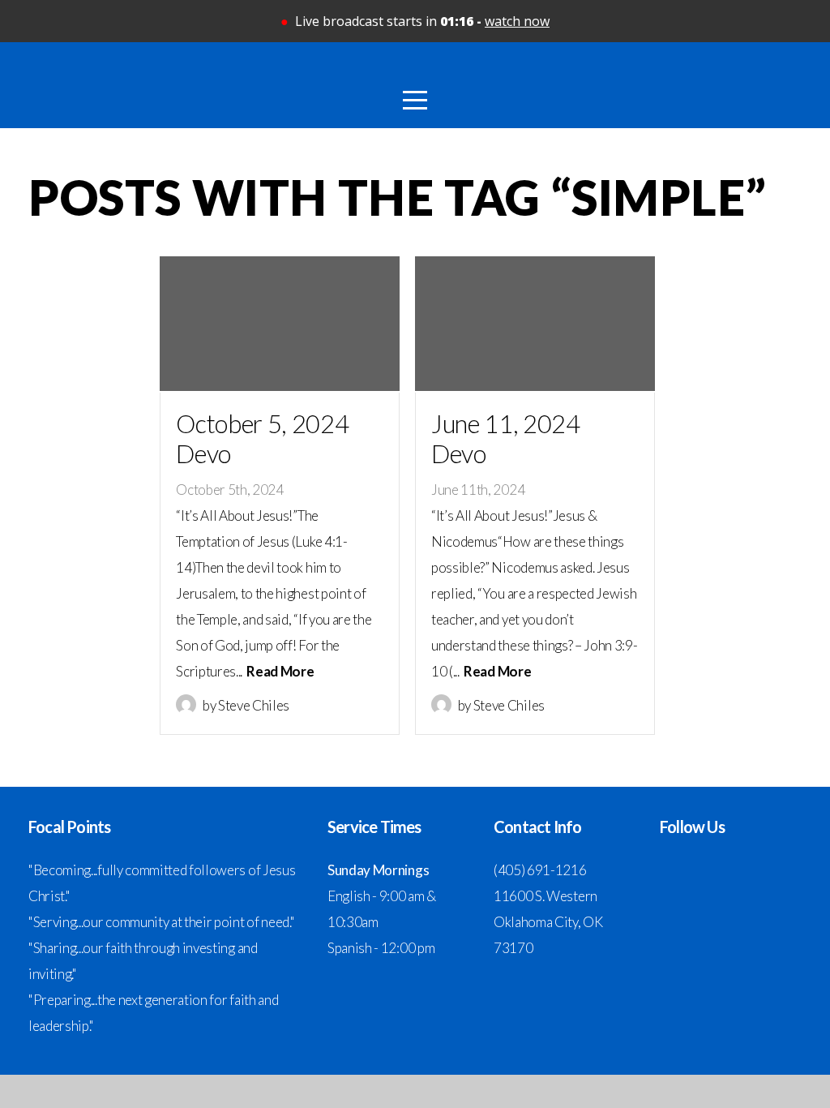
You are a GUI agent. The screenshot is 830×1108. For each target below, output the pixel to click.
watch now (517, 21)
